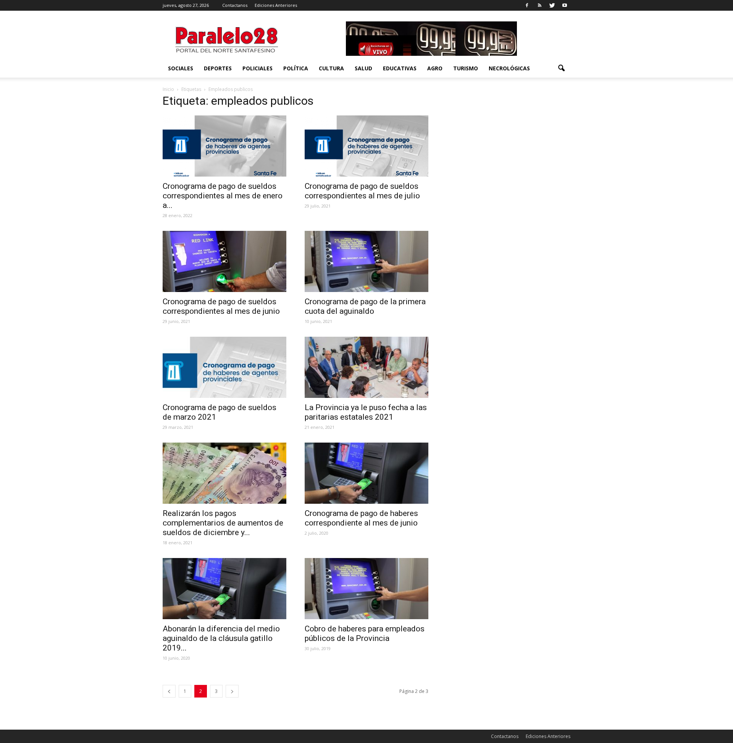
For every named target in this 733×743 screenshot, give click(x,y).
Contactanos (234, 5)
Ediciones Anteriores (276, 5)
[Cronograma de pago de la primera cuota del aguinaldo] (366, 261)
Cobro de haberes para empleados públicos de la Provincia (365, 633)
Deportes (218, 68)
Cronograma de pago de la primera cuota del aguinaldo (365, 306)
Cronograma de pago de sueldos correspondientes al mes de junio (221, 306)
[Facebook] (527, 5)
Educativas (400, 68)
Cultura (331, 68)
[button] (561, 68)
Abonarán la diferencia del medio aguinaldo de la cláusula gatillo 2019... (221, 638)
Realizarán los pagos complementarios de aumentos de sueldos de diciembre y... (223, 523)
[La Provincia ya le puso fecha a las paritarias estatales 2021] (366, 367)
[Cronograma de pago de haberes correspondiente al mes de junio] (366, 473)
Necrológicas (509, 68)
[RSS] (539, 5)
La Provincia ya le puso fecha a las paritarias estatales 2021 (366, 412)
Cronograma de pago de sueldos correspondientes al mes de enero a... (223, 196)
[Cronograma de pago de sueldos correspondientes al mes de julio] (366, 146)
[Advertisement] (508, 145)
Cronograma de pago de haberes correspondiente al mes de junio (361, 518)
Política (295, 68)
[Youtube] (564, 5)
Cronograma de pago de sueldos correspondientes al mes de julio (362, 191)
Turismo (465, 68)
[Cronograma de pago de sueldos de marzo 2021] (224, 367)
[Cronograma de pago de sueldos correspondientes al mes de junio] (224, 261)
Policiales (257, 68)
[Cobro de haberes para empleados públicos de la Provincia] (366, 588)
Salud (363, 68)
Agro (434, 68)
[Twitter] (552, 5)
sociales (180, 68)
